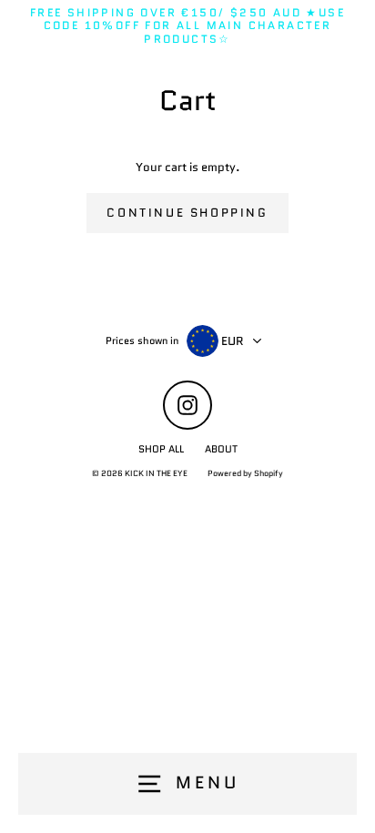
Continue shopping (187, 212)
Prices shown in (142, 341)
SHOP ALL (161, 449)
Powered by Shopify (245, 473)
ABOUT (221, 449)
